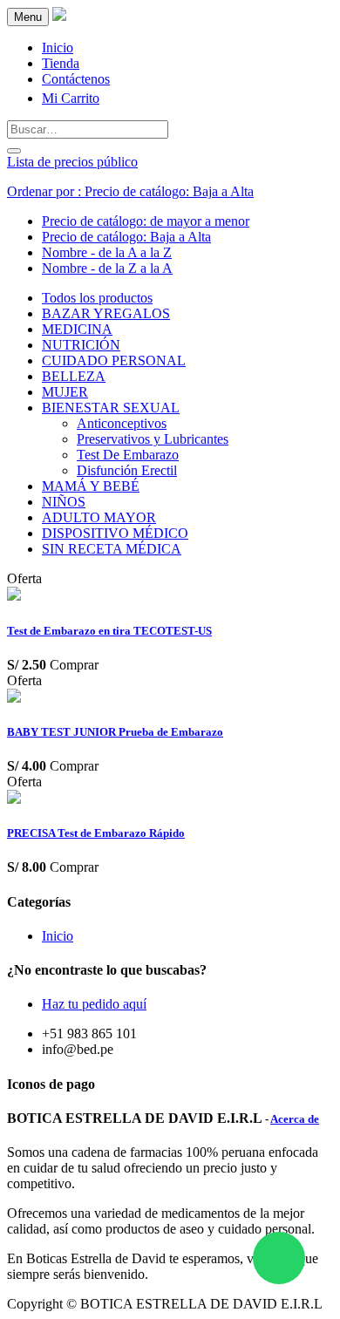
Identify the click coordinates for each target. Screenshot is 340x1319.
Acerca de (294, 1118)
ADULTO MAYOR (99, 517)
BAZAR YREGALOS (106, 313)
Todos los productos (97, 297)
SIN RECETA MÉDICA (111, 548)
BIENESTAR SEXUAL (111, 407)
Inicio (57, 935)
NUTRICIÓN (81, 344)
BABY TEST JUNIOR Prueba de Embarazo (115, 731)
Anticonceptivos (122, 423)
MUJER (65, 391)
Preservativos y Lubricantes (152, 439)
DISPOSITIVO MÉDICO (115, 533)
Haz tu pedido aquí (94, 1003)
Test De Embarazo (128, 454)
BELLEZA (73, 376)
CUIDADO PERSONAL (114, 360)
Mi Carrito (70, 98)
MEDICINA (77, 329)
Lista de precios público (72, 161)
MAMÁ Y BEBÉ (90, 486)
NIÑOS (63, 501)
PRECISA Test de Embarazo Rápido (96, 833)
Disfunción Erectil (127, 470)
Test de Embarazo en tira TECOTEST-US (109, 630)
